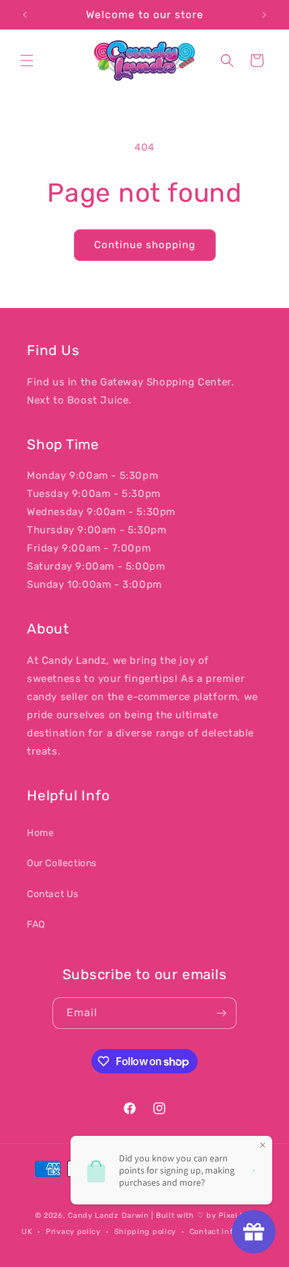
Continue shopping (145, 245)
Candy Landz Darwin (108, 1215)
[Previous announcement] (25, 15)
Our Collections (62, 863)
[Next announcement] (264, 15)
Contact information (228, 1231)
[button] (27, 60)
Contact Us (53, 894)
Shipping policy (145, 1231)
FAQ (36, 924)
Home (40, 833)
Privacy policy (73, 1231)
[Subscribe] (221, 1013)
